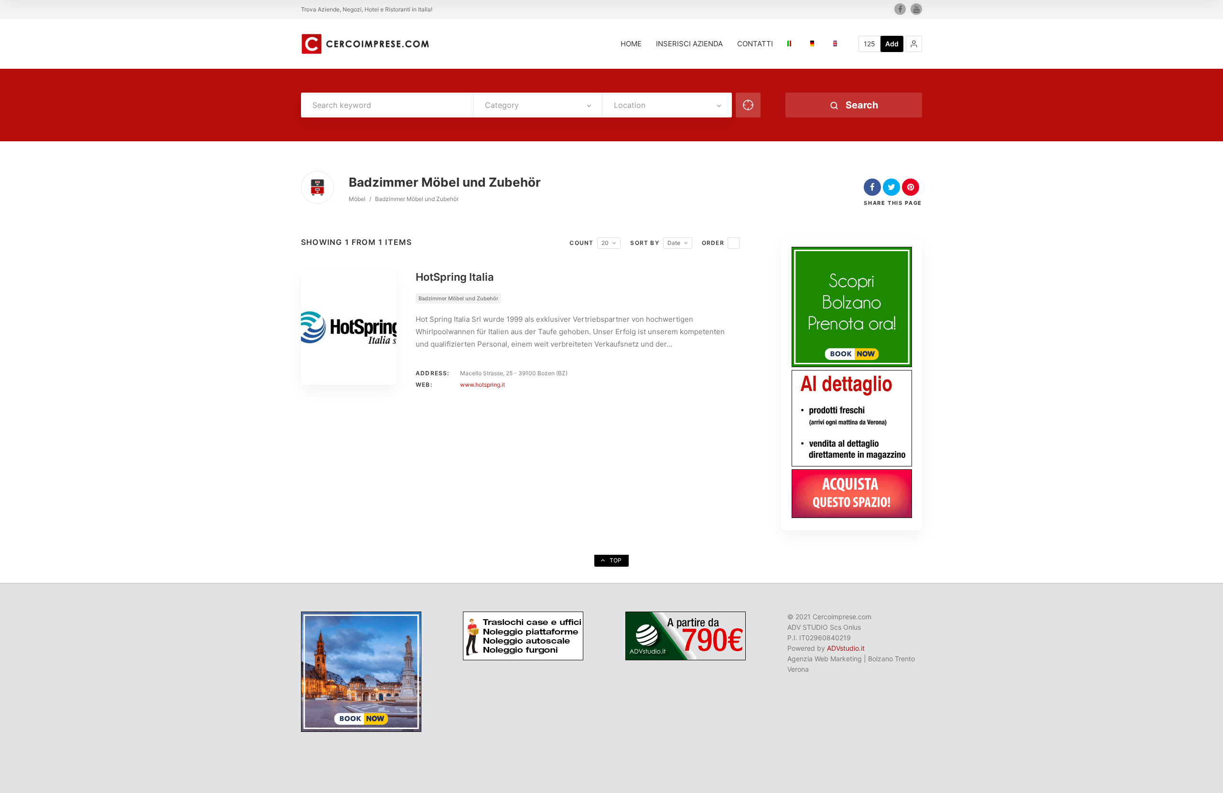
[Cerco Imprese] (365, 43)
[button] (914, 44)
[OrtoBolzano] (852, 464)
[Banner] (852, 515)
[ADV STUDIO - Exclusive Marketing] (685, 658)
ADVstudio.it (846, 648)
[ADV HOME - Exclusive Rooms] (852, 364)
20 (605, 242)
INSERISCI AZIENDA (689, 43)
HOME (631, 43)
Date (673, 242)
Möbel (357, 198)
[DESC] (734, 243)
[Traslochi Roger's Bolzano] (523, 658)
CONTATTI (755, 43)
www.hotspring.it (482, 384)
